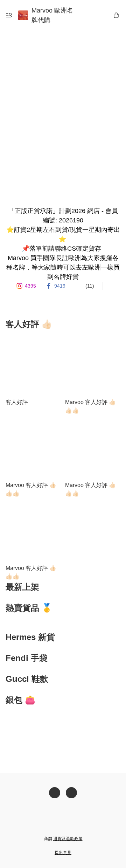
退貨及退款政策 (68, 838)
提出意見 (63, 852)
